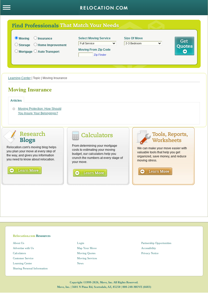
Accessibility (148, 248)
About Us (18, 243)
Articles (16, 100)
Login (80, 243)
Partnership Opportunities (156, 243)
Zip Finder (100, 54)
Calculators (19, 253)
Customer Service (23, 258)
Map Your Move (87, 248)
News (80, 263)
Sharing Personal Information (30, 268)
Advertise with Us (23, 248)
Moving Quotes (86, 253)
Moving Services (87, 258)
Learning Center (19, 78)
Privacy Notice (150, 253)
